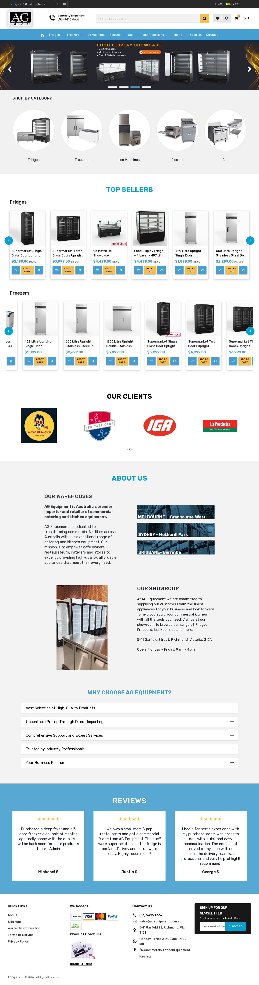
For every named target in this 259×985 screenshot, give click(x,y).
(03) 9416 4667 (68, 19)
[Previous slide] (9, 69)
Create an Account (36, 4)
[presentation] (8, 240)
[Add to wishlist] (16, 270)
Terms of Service (21, 935)
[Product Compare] (226, 18)
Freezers (81, 160)
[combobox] (148, 18)
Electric (177, 160)
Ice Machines (129, 160)
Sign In (18, 4)
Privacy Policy (18, 941)
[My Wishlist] (217, 18)
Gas (225, 160)
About (12, 915)
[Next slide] (249, 69)
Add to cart (27, 270)
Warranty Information (24, 928)
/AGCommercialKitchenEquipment (164, 950)
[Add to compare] (39, 270)
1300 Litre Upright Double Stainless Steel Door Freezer (107, 346)
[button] (242, 18)
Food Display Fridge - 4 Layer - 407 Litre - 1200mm (149, 255)
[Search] (204, 18)
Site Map (14, 922)
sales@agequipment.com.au (160, 921)
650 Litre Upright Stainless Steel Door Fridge (231, 255)
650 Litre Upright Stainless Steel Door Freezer (68, 346)
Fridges (33, 160)
